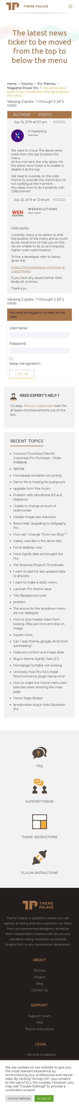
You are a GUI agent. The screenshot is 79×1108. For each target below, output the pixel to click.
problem (19, 602)
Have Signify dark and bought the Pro (38, 556)
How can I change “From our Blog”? (40, 534)
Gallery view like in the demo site (37, 541)
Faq (39, 766)
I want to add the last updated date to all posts (39, 574)
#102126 (59, 122)
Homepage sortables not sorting (37, 475)
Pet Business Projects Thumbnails (38, 565)
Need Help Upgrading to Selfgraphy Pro (39, 526)
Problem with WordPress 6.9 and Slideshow (37, 497)
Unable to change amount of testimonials (34, 508)
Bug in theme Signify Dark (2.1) (36, 659)
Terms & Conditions (41, 1055)
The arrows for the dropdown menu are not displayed (39, 611)
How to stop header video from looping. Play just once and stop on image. (39, 624)
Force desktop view (27, 547)
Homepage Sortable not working (37, 665)
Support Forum (39, 801)
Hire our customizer (38, 406)
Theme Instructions (39, 1029)
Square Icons (22, 635)
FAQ (39, 1022)
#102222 (59, 200)
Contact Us (39, 990)
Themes (39, 970)
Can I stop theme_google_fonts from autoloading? (40, 643)
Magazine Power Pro (22, 88)
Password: (17, 344)
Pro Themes (46, 84)
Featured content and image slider (38, 652)
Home (12, 84)
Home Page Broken (28, 698)
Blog (39, 983)
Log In (22, 374)
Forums (27, 84)
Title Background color (29, 595)
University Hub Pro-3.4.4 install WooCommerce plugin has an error (39, 674)
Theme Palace (35, 6)
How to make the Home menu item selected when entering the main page (40, 687)
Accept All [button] (44, 1098)
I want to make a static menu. (35, 582)
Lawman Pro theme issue (32, 589)
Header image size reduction (34, 517)
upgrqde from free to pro (31, 488)
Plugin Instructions (39, 873)
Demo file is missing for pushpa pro (39, 482)
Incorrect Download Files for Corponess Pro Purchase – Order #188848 (37, 458)
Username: (18, 328)
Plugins (39, 977)
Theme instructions (40, 837)
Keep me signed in (24, 364)
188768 (18, 469)
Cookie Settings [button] (19, 1098)
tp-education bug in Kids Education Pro (39, 707)
